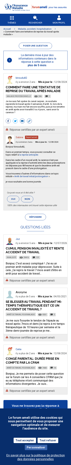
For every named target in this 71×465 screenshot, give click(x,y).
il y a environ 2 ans (24, 142)
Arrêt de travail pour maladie (21, 314)
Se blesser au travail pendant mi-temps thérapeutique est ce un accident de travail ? (34, 305)
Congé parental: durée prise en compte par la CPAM (32, 360)
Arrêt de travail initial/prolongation (31, 176)
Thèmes (12, 22)
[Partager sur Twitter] (15, 121)
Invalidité (11, 257)
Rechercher (35, 22)
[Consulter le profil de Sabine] (10, 142)
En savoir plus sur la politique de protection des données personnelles (35, 457)
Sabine (19, 137)
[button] (35, 13)
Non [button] (29, 200)
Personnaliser (36, 447)
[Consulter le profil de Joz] (10, 244)
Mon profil (59, 22)
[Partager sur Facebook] (8, 121)
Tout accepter (25, 440)
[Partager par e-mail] (22, 121)
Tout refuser (47, 440)
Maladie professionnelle (19, 96)
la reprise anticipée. (29, 154)
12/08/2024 (46, 142)
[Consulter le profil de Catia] (10, 354)
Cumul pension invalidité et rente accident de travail (35, 250)
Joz (18, 239)
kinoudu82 (21, 77)
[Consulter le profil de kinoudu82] (10, 82)
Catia (18, 349)
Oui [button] (15, 199)
